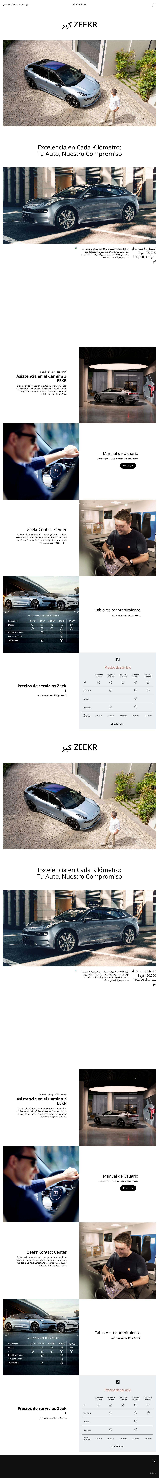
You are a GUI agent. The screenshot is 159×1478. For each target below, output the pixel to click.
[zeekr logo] (154, 4)
